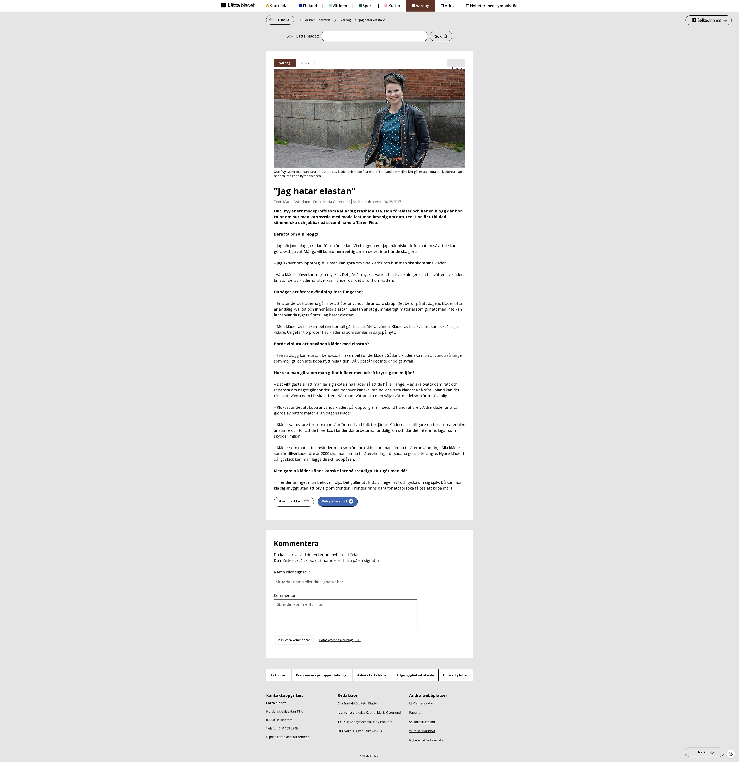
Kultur (394, 5)
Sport (368, 5)
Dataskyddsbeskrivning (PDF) (340, 640)
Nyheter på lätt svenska (426, 740)
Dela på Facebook (335, 501)
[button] (456, 63)
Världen (340, 5)
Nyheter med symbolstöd (494, 5)
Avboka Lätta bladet (372, 675)
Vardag (422, 5)
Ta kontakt (278, 675)
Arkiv (450, 5)
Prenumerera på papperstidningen (322, 675)
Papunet (415, 712)
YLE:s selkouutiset (422, 731)
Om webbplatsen (456, 675)
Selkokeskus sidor (422, 722)
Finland (310, 5)
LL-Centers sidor (421, 703)
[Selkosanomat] (708, 20)
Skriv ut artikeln (290, 501)
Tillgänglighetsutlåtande (415, 675)
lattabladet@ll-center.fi (293, 737)
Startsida (279, 5)
